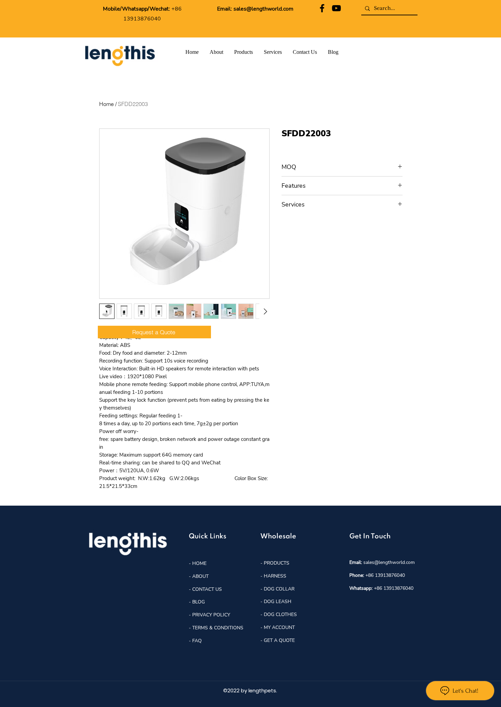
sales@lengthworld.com (263, 9)
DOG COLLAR (279, 589)
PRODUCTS (276, 563)
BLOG (198, 602)
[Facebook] (322, 8)
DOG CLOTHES (280, 614)
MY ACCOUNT (279, 627)
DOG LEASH (277, 601)
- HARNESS (273, 576)
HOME (199, 563)
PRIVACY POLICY (211, 615)
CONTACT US (207, 589)
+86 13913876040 (385, 575)
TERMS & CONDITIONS (217, 628)
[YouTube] (336, 8)
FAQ (197, 640)
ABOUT (200, 576)
